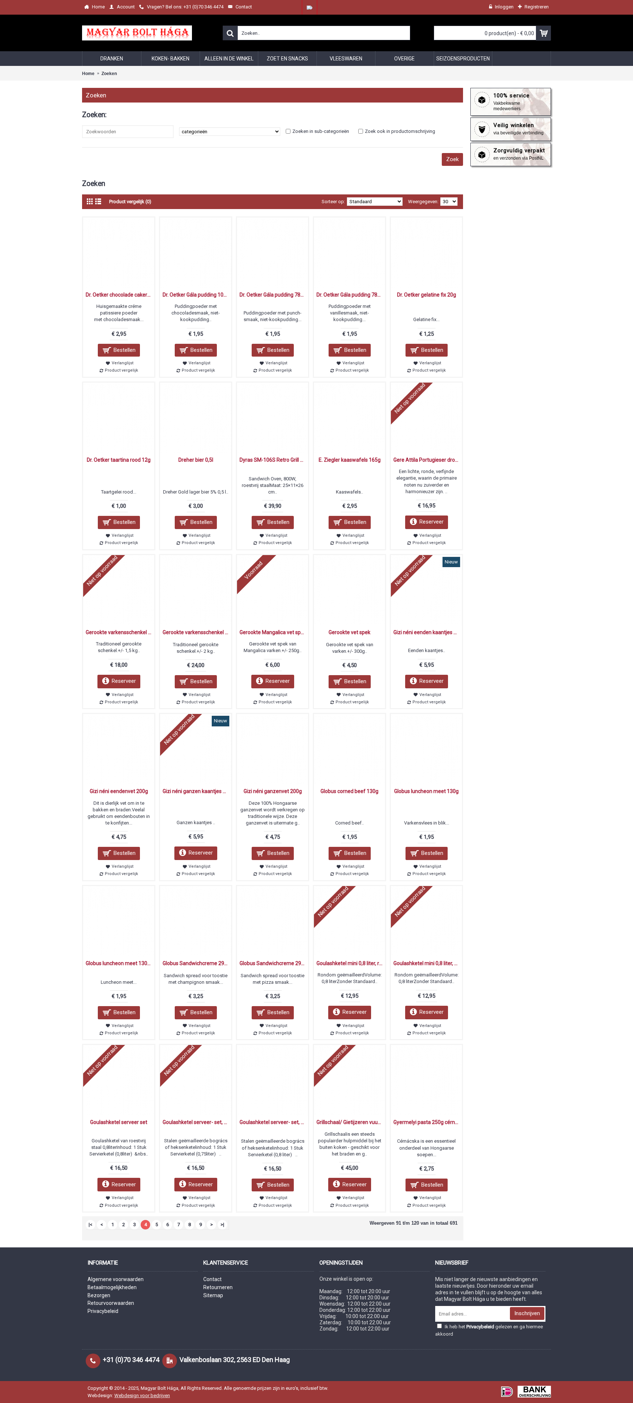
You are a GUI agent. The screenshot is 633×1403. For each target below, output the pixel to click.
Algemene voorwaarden (116, 1279)
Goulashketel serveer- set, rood (197, 1122)
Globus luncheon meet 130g (426, 791)
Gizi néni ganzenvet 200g (273, 791)
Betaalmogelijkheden (112, 1287)
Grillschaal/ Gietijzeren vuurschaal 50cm (350, 1122)
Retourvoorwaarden (111, 1303)
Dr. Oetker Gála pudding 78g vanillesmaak (350, 295)
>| (222, 1224)
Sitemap (213, 1295)
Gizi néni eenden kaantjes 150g (427, 632)
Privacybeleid (103, 1311)
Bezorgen (99, 1295)
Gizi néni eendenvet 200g (119, 791)
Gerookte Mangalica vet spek (273, 632)
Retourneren (218, 1287)
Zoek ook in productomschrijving (400, 131)
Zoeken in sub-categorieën (320, 131)
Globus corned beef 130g (349, 791)
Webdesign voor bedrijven (142, 1395)
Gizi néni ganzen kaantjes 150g (197, 791)
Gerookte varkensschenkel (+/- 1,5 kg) (120, 632)
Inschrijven (527, 1313)
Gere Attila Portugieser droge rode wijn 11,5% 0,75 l (427, 460)
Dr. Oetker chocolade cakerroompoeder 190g (120, 295)
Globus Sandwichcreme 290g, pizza (274, 963)
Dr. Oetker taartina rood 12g (119, 460)
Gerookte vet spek (349, 632)
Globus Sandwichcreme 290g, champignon (197, 963)
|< (90, 1224)
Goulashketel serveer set (118, 1122)
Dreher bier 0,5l (195, 460)
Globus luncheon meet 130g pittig (120, 963)
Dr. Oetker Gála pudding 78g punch (274, 295)
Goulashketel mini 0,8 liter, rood (350, 963)
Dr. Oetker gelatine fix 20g (426, 295)
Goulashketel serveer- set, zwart (274, 1122)
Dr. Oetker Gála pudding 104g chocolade (197, 295)
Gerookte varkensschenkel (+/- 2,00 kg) (197, 632)
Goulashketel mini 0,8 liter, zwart (427, 963)
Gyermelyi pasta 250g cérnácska (427, 1122)
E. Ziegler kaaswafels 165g (350, 460)
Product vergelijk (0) (130, 201)
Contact (212, 1279)
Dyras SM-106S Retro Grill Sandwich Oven (274, 460)
